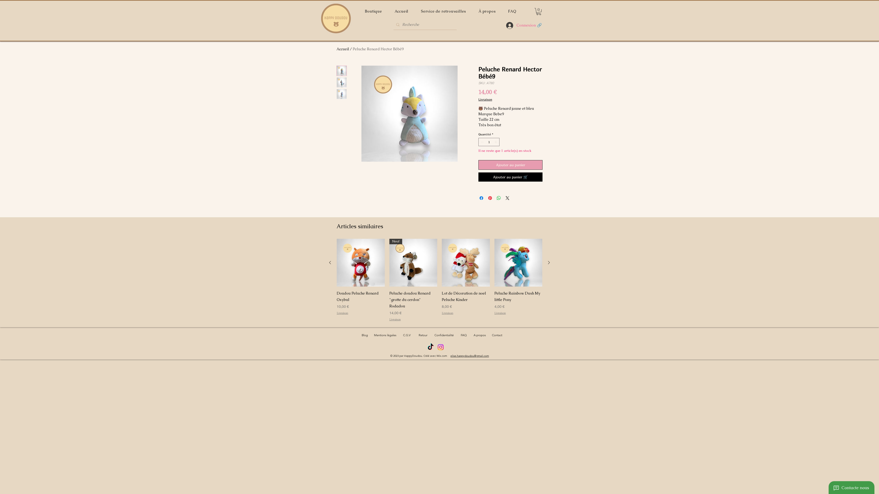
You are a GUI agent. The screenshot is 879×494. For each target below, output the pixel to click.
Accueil (342, 49)
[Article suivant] (549, 262)
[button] (538, 11)
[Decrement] (482, 142)
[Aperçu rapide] (361, 263)
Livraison (485, 99)
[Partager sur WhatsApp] (499, 198)
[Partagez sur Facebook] (481, 198)
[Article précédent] (330, 262)
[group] (439, 280)
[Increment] (496, 142)
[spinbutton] (489, 142)
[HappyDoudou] (430, 347)
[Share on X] (507, 198)
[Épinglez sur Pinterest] (490, 198)
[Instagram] (441, 347)
